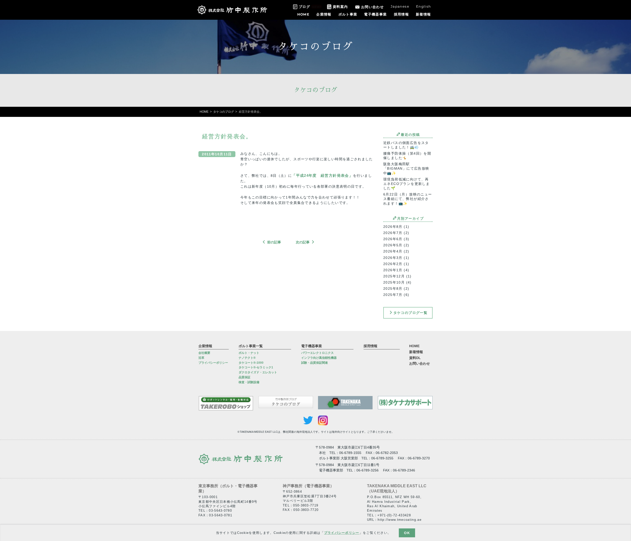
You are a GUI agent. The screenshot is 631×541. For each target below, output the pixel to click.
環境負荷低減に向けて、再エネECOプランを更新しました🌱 (406, 183)
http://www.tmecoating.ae (399, 520)
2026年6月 (393, 239)
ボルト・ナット (249, 353)
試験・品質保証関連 (314, 362)
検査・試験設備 (249, 382)
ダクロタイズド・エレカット (258, 372)
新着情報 (423, 14)
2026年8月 (393, 227)
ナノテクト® (247, 358)
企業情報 (323, 14)
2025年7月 (393, 295)
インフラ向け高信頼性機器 (319, 358)
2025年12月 (394, 276)
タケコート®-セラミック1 (256, 367)
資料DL (415, 358)
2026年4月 (393, 251)
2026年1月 (393, 270)
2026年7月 (393, 233)
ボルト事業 (347, 14)
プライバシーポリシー (341, 532)
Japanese (400, 6)
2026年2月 (393, 264)
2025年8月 (393, 288)
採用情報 (401, 14)
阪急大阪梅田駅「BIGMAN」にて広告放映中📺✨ (406, 168)
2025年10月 (394, 282)
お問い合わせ (372, 7)
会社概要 (204, 353)
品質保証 (244, 377)
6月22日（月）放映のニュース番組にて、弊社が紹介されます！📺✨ (407, 198)
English (423, 6)
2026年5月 (393, 245)
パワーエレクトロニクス (317, 353)
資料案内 (340, 7)
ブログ (304, 7)
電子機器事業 (375, 14)
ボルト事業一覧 (251, 346)
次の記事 (303, 242)
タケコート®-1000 (251, 362)
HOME (303, 14)
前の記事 (274, 242)
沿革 (201, 358)
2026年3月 (393, 258)
